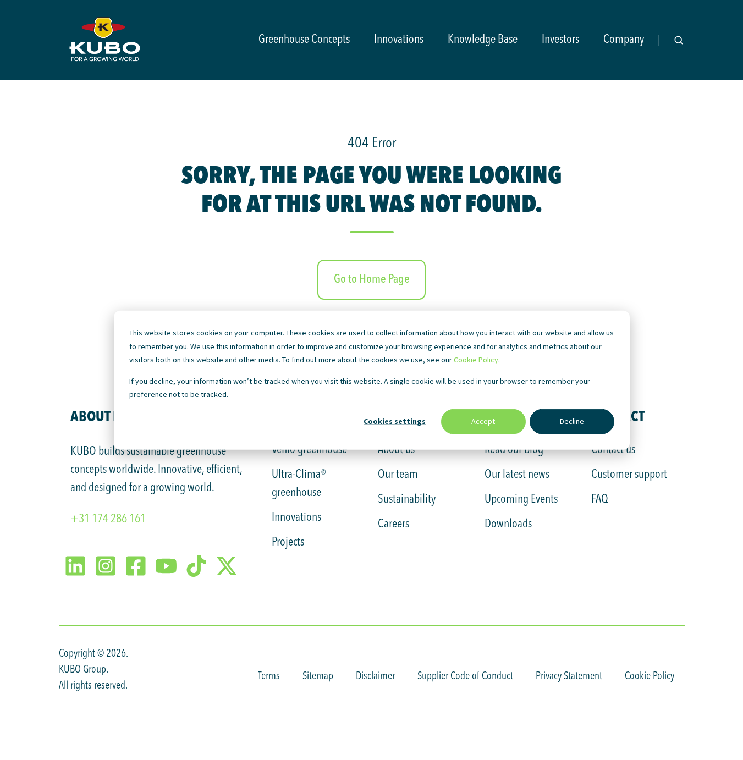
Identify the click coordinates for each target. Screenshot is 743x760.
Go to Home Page (372, 279)
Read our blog (514, 450)
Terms (269, 676)
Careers (393, 524)
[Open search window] (678, 40)
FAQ (599, 499)
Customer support (629, 475)
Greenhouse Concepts (304, 40)
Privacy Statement (569, 676)
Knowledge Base (483, 40)
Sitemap (317, 676)
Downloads (508, 524)
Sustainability (407, 499)
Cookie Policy (476, 360)
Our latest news (517, 475)
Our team (398, 475)
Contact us (613, 450)
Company (623, 40)
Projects (288, 542)
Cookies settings (395, 421)
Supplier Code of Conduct (465, 676)
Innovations (398, 40)
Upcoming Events (521, 499)
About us (396, 450)
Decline (572, 421)
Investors (560, 40)
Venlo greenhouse (309, 450)
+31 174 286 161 (108, 519)
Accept (483, 421)
